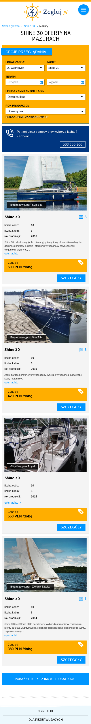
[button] (25, 68)
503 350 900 (72, 144)
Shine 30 (29, 26)
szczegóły (71, 278)
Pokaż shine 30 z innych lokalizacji (45, 679)
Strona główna (11, 26)
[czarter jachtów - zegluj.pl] (45, 12)
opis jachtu (11, 253)
